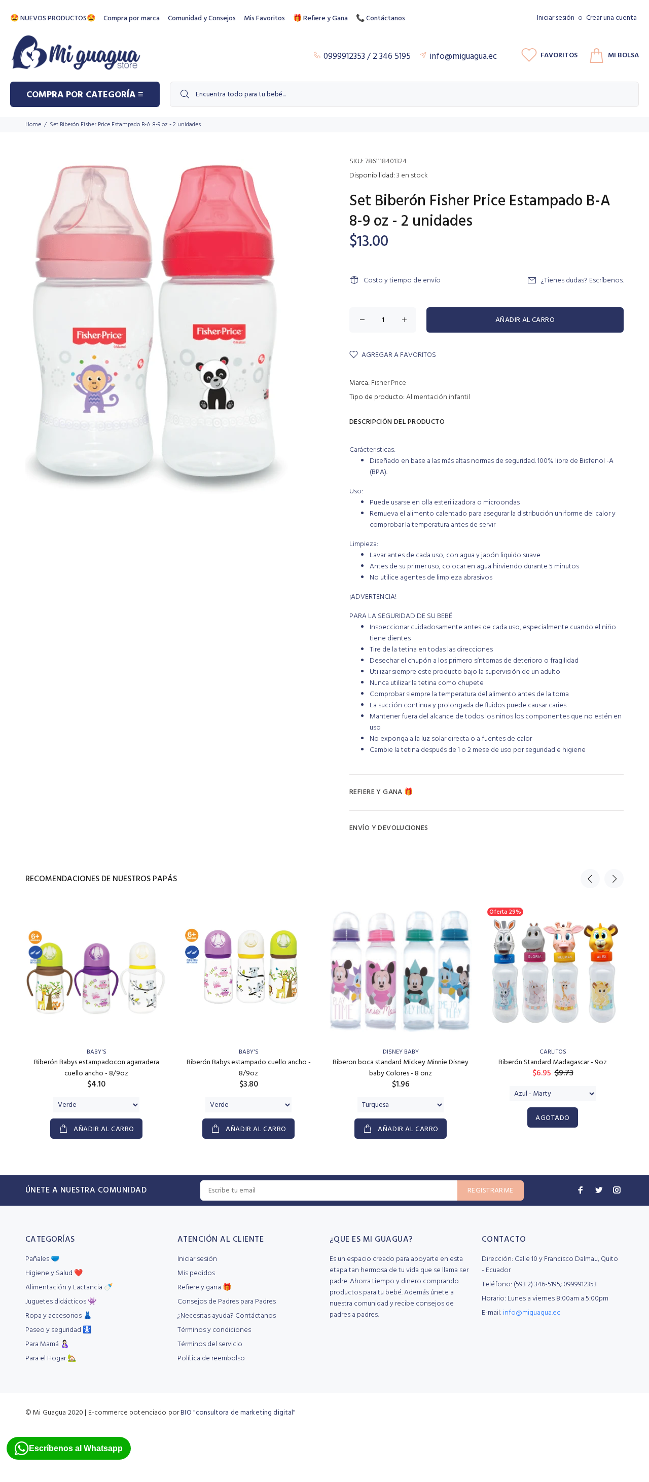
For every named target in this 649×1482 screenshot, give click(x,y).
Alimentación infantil (438, 397)
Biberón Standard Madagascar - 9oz (552, 1062)
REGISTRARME (490, 1191)
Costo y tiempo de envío (402, 280)
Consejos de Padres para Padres (226, 1302)
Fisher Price (388, 383)
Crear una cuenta (611, 18)
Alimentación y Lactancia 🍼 (69, 1287)
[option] (96, 1011)
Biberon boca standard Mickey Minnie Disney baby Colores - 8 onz (400, 1068)
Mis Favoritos (264, 18)
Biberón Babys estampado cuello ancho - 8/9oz (249, 1068)
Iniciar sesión (555, 18)
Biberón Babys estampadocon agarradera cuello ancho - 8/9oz (96, 1068)
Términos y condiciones (214, 1330)
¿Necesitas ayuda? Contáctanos (226, 1316)
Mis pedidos (196, 1273)
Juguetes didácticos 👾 (60, 1302)
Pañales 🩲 (42, 1259)
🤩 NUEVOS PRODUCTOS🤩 (52, 18)
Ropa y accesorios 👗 (58, 1316)
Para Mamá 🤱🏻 (47, 1344)
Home (33, 125)
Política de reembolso (211, 1358)
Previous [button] (590, 878)
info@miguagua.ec (531, 1313)
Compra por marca (131, 18)
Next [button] (614, 878)
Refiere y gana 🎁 (204, 1287)
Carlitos (552, 1052)
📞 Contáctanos (380, 18)
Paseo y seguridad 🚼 (58, 1330)
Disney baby (401, 1052)
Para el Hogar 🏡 (50, 1358)
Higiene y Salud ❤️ (54, 1273)
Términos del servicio (209, 1344)
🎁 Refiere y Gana (320, 18)
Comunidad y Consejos (202, 18)
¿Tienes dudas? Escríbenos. (582, 280)
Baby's (96, 1052)
